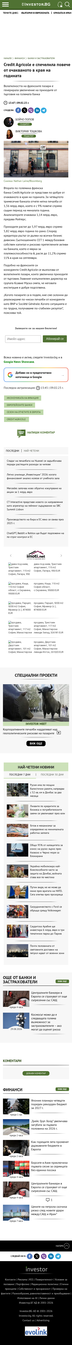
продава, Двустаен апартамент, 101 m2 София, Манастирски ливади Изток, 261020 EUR (49, 647)
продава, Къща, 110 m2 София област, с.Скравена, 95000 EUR (46, 587)
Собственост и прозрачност (34, 1288)
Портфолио (22, 1284)
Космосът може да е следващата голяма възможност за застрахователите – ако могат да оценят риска (46, 1022)
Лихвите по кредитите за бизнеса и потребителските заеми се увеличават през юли (47, 809)
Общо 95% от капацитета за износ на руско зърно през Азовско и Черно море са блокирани (46, 850)
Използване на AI (27, 1298)
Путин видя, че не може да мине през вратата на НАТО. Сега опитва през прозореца (46, 891)
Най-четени (31, 450)
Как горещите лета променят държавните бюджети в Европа (50, 1145)
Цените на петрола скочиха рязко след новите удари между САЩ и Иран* (49, 1210)
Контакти (10, 1279)
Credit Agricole (16, 419)
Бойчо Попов (25, 119)
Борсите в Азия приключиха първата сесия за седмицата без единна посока (49, 1166)
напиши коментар (41, 432)
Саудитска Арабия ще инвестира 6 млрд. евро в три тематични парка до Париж (47, 930)
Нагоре (60, 1245)
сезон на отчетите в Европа (24, 412)
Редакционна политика (44, 1284)
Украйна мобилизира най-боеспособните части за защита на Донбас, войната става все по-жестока (46, 872)
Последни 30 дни (52, 774)
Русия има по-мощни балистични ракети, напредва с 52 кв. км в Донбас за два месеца (47, 790)
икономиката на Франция (22, 398)
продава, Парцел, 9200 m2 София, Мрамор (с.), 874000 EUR (48, 606)
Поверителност (44, 1279)
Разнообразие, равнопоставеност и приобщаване (41, 1293)
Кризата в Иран (62, 13)
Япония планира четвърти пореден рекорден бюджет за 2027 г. (49, 1104)
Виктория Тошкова (29, 131)
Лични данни (47, 1298)
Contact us (29, 1320)
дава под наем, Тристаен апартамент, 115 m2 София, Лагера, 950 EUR (48, 567)
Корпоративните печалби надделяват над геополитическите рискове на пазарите (30, 731)
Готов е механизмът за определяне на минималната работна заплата (47, 829)
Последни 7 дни (19, 774)
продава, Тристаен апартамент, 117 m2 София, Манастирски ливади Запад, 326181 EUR (48, 627)
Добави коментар (36, 1073)
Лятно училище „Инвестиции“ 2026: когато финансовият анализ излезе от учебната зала (33, 476)
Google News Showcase (19, 362)
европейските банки (19, 405)
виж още (62, 981)
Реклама (22, 1279)
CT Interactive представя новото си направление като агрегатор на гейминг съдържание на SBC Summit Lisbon (35, 505)
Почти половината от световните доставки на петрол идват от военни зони (47, 949)
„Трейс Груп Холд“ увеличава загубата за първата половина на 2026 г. (49, 1124)
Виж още (36, 743)
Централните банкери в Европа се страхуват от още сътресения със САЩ (49, 996)
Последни (12, 450)
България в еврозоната (35, 13)
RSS (31, 1279)
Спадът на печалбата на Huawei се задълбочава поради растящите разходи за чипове (34, 462)
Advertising (43, 1320)
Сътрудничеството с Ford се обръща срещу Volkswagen (46, 908)
